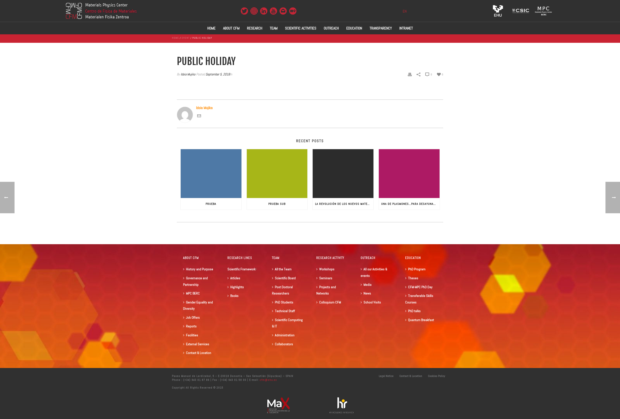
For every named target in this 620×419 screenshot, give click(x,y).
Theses (413, 278)
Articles (235, 278)
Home (211, 28)
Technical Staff (285, 311)
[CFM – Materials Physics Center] (101, 11)
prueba (211, 204)
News (367, 293)
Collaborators (284, 344)
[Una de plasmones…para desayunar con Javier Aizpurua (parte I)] (409, 173)
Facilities (192, 335)
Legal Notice (386, 376)
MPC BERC (193, 293)
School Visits (372, 302)
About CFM (231, 28)
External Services (197, 344)
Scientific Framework (241, 269)
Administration (284, 335)
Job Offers (193, 317)
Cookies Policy (436, 376)
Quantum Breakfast (421, 320)
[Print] (410, 74)
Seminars (325, 278)
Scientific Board (285, 278)
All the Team (283, 269)
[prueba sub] (277, 173)
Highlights (237, 287)
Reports (191, 326)
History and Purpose (199, 269)
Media (368, 284)
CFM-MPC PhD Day (420, 287)
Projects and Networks (326, 290)
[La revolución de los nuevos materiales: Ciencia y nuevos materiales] (343, 173)
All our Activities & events (374, 272)
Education (354, 28)
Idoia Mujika (188, 74)
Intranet (406, 28)
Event (186, 37)
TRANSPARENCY (381, 28)
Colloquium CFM (330, 302)
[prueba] (211, 173)
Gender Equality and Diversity (198, 305)
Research (254, 28)
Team (274, 28)
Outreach (331, 28)
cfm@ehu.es (268, 380)
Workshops (326, 269)
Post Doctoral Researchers (282, 290)
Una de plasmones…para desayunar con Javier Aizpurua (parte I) (410, 204)
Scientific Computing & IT (287, 323)
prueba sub (277, 204)
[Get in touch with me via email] (199, 116)
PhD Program (417, 269)
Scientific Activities (300, 28)
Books (234, 296)
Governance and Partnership (195, 281)
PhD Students (284, 302)
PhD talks (414, 311)
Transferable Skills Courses (419, 299)
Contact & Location (198, 353)
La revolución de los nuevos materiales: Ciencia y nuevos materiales (344, 204)
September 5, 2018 (218, 74)
